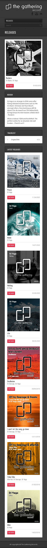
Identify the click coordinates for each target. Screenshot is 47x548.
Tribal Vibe (11, 477)
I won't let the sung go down (18, 429)
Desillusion (11, 381)
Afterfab (10, 479)
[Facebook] (32, 13)
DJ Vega (15, 80)
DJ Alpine (9, 80)
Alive (9, 525)
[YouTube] (36, 13)
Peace (9, 189)
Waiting (10, 285)
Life (8, 333)
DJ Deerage (11, 383)
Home (9, 237)
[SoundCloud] (40, 13)
